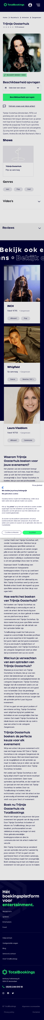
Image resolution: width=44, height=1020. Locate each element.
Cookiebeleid (6, 525)
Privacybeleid (37, 485)
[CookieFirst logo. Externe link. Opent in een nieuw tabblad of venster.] (3, 488)
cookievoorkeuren (7, 521)
